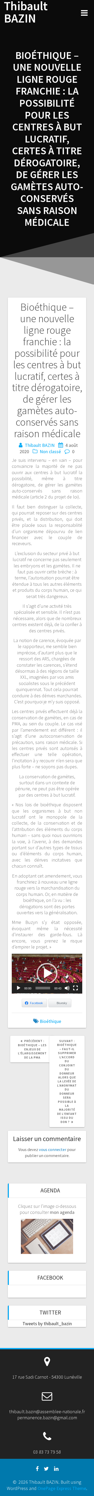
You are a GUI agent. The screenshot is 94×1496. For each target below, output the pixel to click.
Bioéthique (50, 1021)
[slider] (43, 988)
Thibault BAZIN (26, 12)
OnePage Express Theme (62, 1488)
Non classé (50, 451)
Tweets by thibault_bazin (47, 1323)
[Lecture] (18, 988)
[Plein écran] (75, 988)
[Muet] (67, 988)
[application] (47, 974)
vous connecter (52, 1149)
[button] (47, 973)
